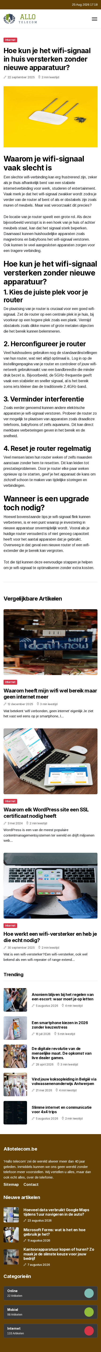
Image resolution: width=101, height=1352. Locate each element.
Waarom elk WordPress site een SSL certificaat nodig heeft (46, 812)
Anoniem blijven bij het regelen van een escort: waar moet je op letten (63, 996)
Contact (31, 1185)
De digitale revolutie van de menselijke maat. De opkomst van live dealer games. (62, 1053)
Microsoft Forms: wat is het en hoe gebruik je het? (54, 1232)
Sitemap (11, 1185)
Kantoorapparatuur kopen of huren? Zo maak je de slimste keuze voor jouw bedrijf (58, 1254)
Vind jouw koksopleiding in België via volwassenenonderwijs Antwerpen (64, 1081)
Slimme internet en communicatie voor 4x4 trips (62, 1109)
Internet (10, 40)
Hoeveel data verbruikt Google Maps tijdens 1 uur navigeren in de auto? (56, 1212)
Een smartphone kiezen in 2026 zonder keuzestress (60, 1025)
